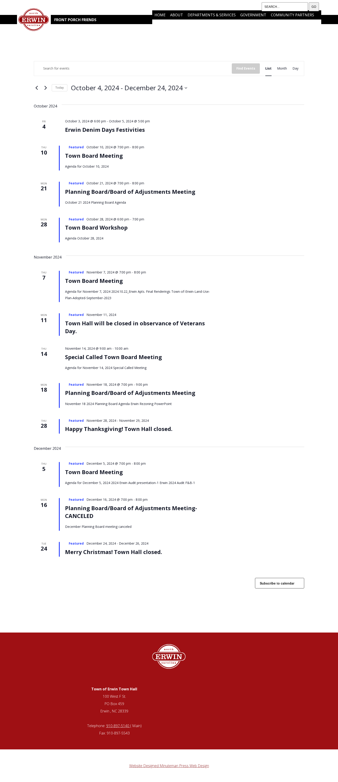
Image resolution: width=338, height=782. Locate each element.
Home (160, 14)
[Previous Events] (36, 88)
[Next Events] (45, 88)
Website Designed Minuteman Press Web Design (169, 765)
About (176, 14)
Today (59, 88)
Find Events (245, 68)
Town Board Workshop (96, 227)
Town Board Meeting (94, 155)
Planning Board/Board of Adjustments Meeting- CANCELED (131, 512)
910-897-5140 (118, 725)
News (160, 24)
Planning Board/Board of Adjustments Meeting (130, 191)
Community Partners (292, 14)
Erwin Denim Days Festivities (105, 129)
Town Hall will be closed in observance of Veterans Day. (135, 327)
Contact (206, 24)
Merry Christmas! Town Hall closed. (113, 552)
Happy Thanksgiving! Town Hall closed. (118, 429)
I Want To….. (181, 24)
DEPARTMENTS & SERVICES (212, 14)
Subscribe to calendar (277, 583)
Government (253, 14)
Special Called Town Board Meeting (113, 357)
